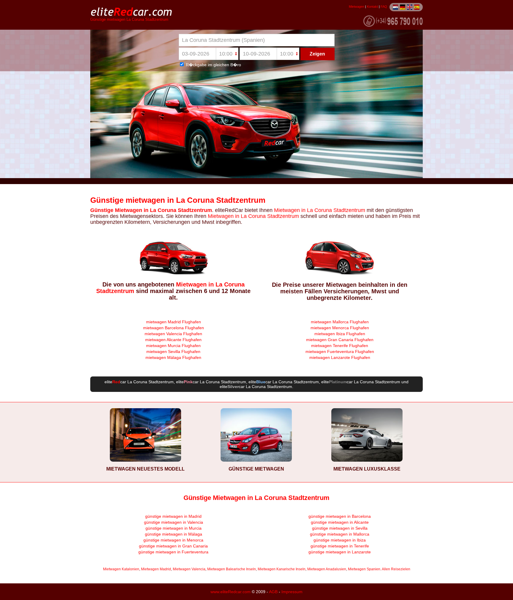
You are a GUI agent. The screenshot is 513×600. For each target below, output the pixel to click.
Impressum (292, 591)
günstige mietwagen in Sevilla (340, 528)
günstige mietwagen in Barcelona (339, 516)
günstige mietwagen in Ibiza (340, 540)
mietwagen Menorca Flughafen (340, 327)
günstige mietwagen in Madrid (173, 516)
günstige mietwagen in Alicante (340, 522)
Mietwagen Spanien (364, 569)
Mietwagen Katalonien (121, 569)
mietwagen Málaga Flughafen (173, 357)
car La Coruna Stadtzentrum (143, 381)
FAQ (384, 6)
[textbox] (257, 40)
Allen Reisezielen (396, 569)
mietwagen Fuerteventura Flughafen (339, 351)
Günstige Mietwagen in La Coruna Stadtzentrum (151, 210)
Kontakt (372, 6)
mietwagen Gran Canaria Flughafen (339, 339)
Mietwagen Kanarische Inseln (281, 569)
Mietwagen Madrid (156, 569)
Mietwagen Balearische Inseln (231, 569)
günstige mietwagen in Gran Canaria (173, 546)
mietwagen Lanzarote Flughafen (339, 357)
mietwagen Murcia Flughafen (173, 345)
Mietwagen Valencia (189, 569)
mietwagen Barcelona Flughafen (173, 327)
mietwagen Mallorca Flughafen (340, 321)
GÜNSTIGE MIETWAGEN (256, 468)
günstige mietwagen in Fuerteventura (173, 552)
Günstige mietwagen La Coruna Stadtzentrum (129, 20)
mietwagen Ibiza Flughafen (339, 333)
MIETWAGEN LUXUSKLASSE (366, 468)
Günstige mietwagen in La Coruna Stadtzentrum (177, 200)
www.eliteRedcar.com (230, 591)
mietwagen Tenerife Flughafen (339, 345)
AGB (273, 591)
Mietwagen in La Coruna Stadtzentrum (319, 210)
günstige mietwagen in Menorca (173, 540)
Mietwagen (356, 6)
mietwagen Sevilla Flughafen (173, 351)
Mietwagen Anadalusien (326, 569)
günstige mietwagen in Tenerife (340, 546)
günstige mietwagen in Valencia (173, 522)
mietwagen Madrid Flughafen (173, 321)
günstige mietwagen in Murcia (173, 528)
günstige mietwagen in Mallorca (339, 534)
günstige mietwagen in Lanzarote (339, 552)
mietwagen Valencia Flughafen (173, 333)
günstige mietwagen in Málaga (173, 534)
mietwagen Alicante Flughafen (173, 339)
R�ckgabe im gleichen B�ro (213, 64)
